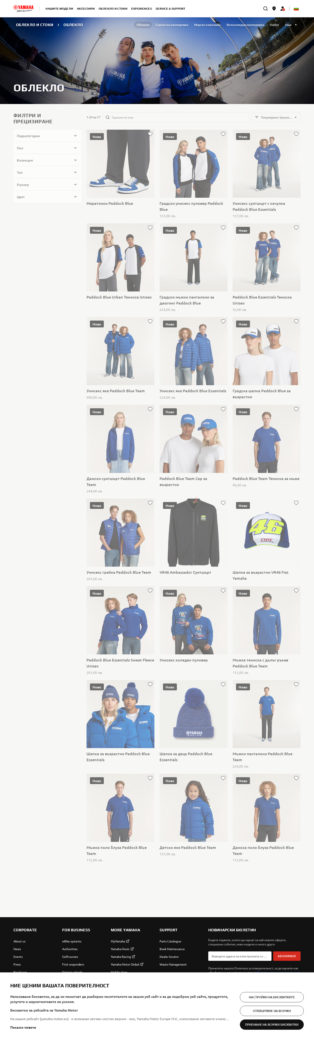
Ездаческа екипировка (172, 25)
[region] (157, 1006)
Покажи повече (23, 1027)
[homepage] (23, 8)
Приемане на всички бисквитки (271, 1024)
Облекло (143, 25)
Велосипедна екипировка (245, 25)
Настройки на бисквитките (272, 997)
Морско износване (207, 25)
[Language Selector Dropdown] (296, 8)
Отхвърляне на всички (272, 1011)
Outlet (274, 25)
